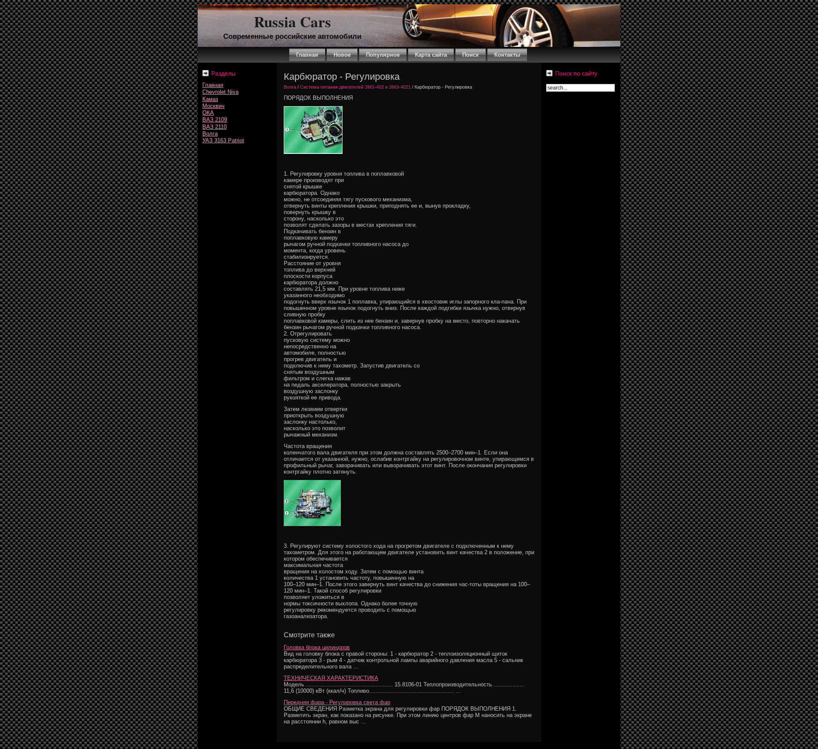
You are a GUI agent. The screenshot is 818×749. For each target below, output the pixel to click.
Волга (210, 133)
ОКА (208, 113)
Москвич (213, 106)
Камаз (210, 99)
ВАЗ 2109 (214, 119)
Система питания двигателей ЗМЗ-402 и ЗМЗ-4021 (355, 87)
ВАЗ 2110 (214, 127)
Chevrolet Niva (220, 92)
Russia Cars (292, 21)
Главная (212, 85)
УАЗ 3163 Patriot (223, 140)
